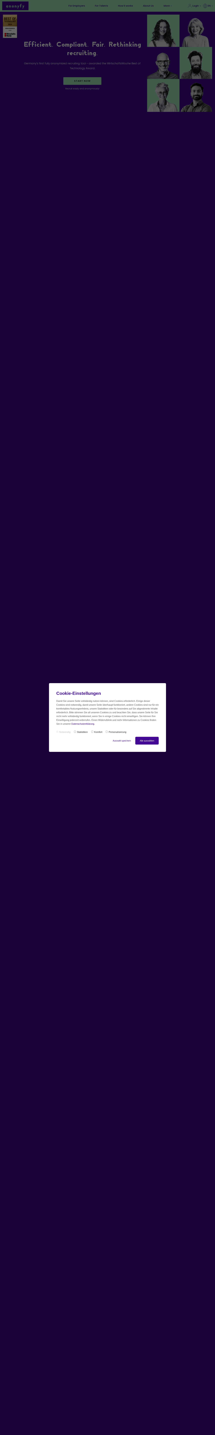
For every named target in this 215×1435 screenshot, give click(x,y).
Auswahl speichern (122, 740)
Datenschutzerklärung (82, 724)
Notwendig (64, 732)
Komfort (98, 732)
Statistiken (82, 732)
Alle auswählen (147, 740)
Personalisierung (117, 732)
